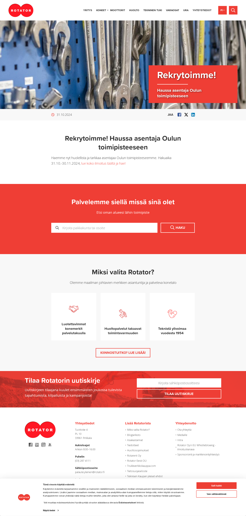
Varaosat (172, 10)
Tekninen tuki (152, 10)
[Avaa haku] (233, 10)
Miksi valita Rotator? (138, 429)
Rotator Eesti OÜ (137, 460)
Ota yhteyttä (184, 429)
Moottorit (117, 10)
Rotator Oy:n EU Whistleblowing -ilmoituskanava (196, 447)
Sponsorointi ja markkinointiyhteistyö (198, 454)
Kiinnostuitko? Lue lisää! (123, 353)
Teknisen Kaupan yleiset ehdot (145, 476)
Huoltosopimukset (138, 450)
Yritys (87, 10)
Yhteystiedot (202, 10)
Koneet (101, 10)
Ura (185, 10)
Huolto (134, 10)
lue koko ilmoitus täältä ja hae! (103, 163)
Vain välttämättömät (216, 494)
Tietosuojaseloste (137, 471)
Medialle (182, 435)
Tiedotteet (133, 445)
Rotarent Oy (134, 455)
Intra (180, 440)
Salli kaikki (216, 485)
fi (222, 10)
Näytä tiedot (49, 510)
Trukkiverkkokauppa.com (141, 465)
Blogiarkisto (134, 435)
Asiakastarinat (135, 440)
